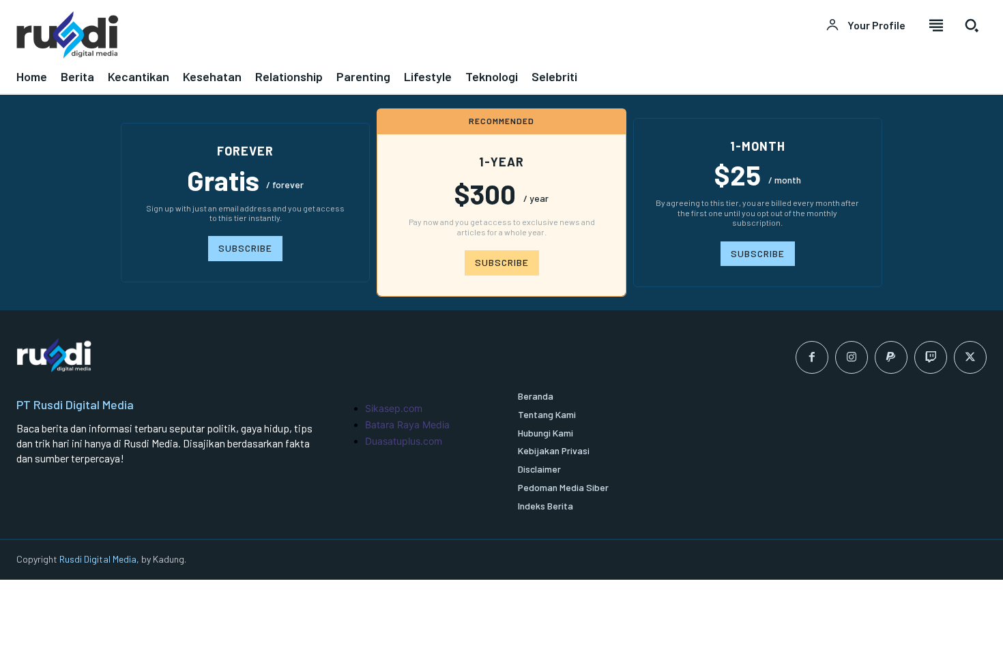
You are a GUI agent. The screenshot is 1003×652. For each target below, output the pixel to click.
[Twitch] (930, 357)
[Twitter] (970, 357)
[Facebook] (812, 357)
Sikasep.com (393, 408)
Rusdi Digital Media (97, 559)
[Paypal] (891, 357)
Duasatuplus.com (403, 441)
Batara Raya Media (407, 424)
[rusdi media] (250, 34)
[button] (972, 25)
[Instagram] (851, 357)
